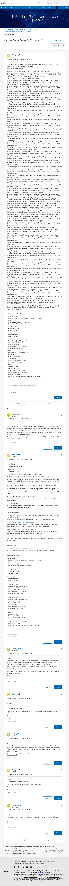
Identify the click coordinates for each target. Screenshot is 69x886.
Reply (58, 398)
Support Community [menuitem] (6, 8)
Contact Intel (31, 861)
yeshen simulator (18, 474)
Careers (52, 861)
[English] (42, 3)
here (53, 846)
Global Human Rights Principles (26, 879)
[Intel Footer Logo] (6, 871)
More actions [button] (57, 45)
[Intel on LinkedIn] (22, 867)
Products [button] (11, 3)
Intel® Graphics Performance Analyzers (23, 386)
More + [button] (29, 3)
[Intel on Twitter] (18, 867)
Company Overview (20, 861)
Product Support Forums (21, 29)
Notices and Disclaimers (54, 877)
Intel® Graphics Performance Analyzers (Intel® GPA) (17, 31)
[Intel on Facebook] (14, 867)
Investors (46, 861)
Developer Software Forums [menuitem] (29, 7)
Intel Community (8, 29)
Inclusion (32, 863)
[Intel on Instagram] (31, 867)
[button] (61, 55)
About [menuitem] (17, 7)
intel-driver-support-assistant (26, 522)
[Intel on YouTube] (27, 867)
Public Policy (40, 863)
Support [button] (21, 3)
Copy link (47, 448)
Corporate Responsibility (21, 863)
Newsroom (39, 861)
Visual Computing (34, 29)
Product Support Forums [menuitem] (47, 7)
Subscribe (58, 40)
